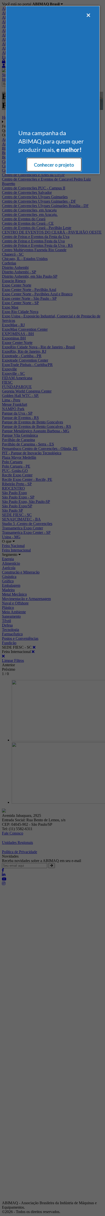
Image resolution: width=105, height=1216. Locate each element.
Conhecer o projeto (54, 165)
